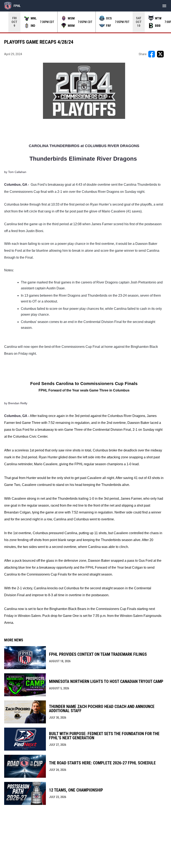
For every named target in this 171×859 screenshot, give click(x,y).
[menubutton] (164, 5)
